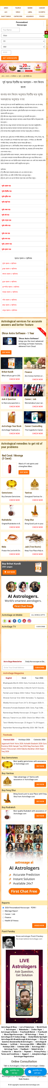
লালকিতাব (13, 76)
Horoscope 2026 (27, 1044)
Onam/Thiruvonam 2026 (11, 749)
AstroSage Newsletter (13, 662)
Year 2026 (39, 678)
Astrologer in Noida (9, 1032)
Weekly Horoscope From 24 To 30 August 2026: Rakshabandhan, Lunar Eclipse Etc (25, 703)
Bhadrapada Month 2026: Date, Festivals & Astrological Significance (25, 683)
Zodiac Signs (36, 1029)
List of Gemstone (27, 1027)
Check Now (14, 379)
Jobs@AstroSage (39, 1054)
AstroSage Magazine (13, 673)
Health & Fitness (11, 921)
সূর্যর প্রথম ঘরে (6, 186)
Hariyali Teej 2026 (20, 746)
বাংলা (7, 76)
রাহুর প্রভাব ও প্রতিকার (9, 305)
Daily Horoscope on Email (35, 662)
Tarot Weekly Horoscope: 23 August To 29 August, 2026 (25, 723)
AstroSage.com (34, 1085)
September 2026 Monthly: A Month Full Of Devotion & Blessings (25, 688)
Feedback (25, 1049)
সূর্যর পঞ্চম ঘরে (6, 209)
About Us (17, 1052)
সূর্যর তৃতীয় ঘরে (6, 196)
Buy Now (11, 572)
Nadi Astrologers (34, 1076)
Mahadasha (23, 1029)
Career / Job (10, 914)
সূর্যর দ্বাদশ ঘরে (6, 249)
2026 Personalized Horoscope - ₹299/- (21, 908)
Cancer (42, 8)
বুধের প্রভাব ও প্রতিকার (9, 282)
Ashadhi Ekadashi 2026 (33, 743)
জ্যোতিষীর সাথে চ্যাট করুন (37, 1071)
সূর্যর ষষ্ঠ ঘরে (5, 215)
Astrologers (11, 1029)
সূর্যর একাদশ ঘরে (7, 244)
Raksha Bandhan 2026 (30, 749)
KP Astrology (30, 1034)
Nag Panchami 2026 (35, 746)
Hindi (24, 678)
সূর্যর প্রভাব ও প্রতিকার (9, 263)
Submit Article (37, 1049)
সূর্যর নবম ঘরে (6, 233)
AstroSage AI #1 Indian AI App (13, 1037)
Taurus (18, 8)
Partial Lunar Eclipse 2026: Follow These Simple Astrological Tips (25, 693)
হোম (2, 76)
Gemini (30, 8)
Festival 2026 (8, 740)
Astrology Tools (11, 1049)
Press (41, 1034)
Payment (27, 1052)
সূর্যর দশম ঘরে (6, 238)
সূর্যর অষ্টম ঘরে (6, 225)
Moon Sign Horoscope (13, 1034)
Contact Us (6, 1052)
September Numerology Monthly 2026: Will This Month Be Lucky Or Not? (25, 728)
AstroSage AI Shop (9, 1027)
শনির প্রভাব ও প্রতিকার (9, 300)
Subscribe (40, 626)
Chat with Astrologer (30, 1066)
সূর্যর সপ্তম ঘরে (6, 220)
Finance (8, 917)
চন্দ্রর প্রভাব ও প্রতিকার (9, 269)
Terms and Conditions (10, 1054)
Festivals (7, 735)
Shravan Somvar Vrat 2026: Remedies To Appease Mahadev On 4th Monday (25, 698)
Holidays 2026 (24, 740)
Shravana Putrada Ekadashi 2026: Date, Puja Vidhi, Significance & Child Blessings (25, 708)
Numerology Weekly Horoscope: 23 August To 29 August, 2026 (25, 713)
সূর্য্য (20, 76)
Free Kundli (42, 1032)
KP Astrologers (19, 1076)
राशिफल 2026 (41, 1044)
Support (25, 1054)
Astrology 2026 (38, 1047)
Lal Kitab (13, 1044)
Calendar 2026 (39, 740)
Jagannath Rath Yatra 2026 (12, 743)
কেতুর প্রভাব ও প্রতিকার (9, 310)
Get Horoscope (10, 58)
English (9, 678)
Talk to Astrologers (11, 1066)
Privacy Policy (40, 1052)
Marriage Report (11, 911)
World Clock (42, 1027)
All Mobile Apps (38, 615)
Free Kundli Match (27, 1032)
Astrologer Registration (24, 1056)
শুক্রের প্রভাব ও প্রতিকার (10, 292)
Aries (6, 8)
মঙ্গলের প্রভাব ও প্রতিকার (10, 274)
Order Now (39, 926)
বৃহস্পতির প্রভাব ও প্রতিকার (10, 287)
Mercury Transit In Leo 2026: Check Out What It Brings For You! (25, 718)
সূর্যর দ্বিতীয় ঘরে (6, 191)
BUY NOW (6, 352)
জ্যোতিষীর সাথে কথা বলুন (14, 1071)
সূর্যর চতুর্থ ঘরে (6, 202)
